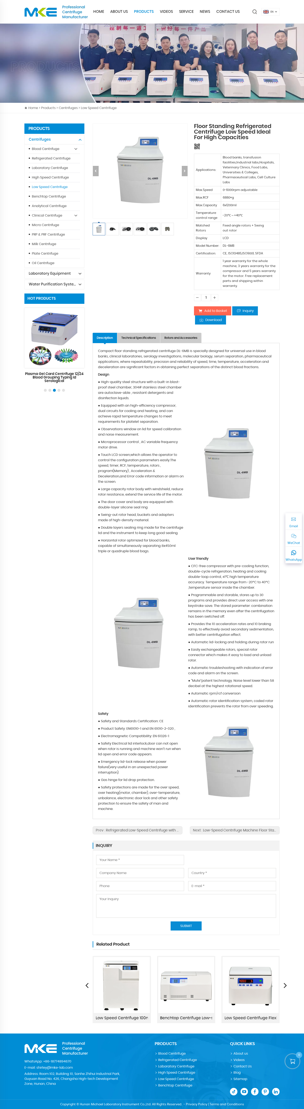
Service (186, 12)
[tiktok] (233, 1091)
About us (240, 1053)
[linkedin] (276, 1091)
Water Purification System (53, 284)
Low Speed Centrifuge (99, 108)
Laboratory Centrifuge (50, 168)
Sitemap (240, 1079)
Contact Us (228, 12)
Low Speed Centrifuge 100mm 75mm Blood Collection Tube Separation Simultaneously (122, 1018)
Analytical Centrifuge (49, 206)
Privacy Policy (196, 1104)
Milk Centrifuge (44, 244)
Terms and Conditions (226, 1104)
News (205, 12)
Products (144, 12)
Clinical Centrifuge (47, 215)
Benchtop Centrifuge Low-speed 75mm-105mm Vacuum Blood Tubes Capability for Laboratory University (186, 1018)
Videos (166, 12)
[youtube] (244, 1091)
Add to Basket (215, 311)
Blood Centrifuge (45, 149)
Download (213, 320)
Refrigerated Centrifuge (51, 158)
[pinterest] (265, 1091)
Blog (237, 1072)
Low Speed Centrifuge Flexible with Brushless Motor (251, 1018)
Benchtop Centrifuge (49, 196)
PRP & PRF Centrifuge (48, 234)
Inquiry (248, 311)
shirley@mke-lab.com (54, 1067)
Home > (34, 108)
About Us (119, 12)
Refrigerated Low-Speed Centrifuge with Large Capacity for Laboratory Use (171, 830)
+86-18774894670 (57, 1061)
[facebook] (255, 1091)
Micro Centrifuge (45, 225)
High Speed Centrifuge (50, 177)
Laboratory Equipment (50, 273)
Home (98, 12)
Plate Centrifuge (45, 253)
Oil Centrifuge (43, 263)
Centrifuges (68, 108)
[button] (45, 390)
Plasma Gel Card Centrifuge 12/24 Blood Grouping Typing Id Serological (54, 377)
